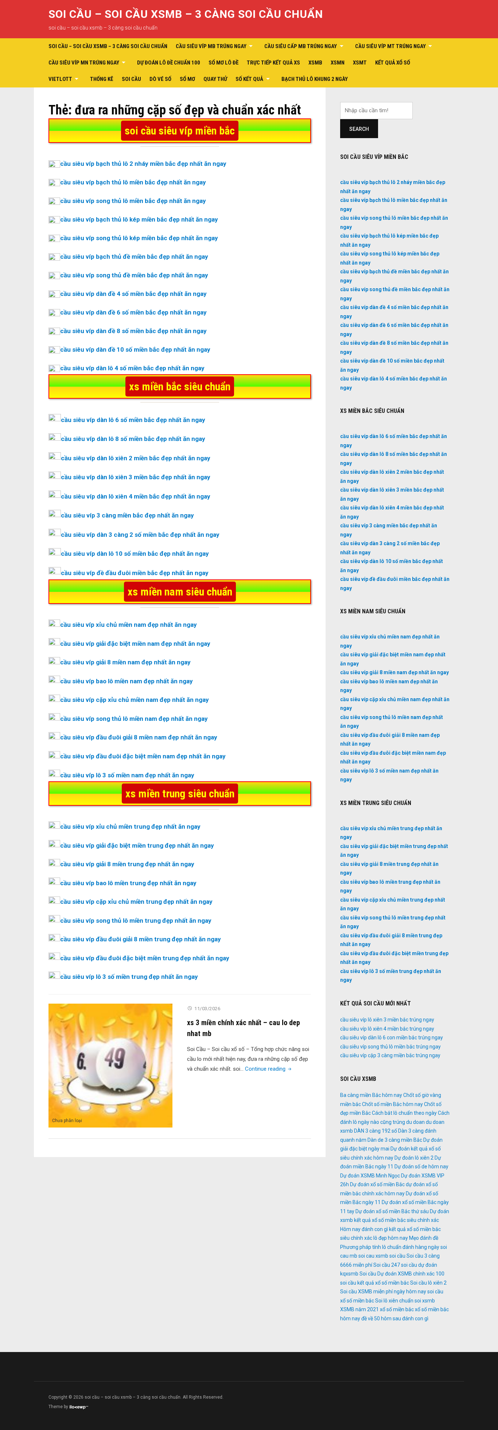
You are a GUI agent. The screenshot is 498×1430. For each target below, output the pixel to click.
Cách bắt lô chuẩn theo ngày (404, 1113)
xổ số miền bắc (397, 1309)
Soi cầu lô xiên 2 (428, 1283)
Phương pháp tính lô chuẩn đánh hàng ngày (389, 1247)
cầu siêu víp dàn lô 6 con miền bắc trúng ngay (391, 1037)
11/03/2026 (207, 1008)
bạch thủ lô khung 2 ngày (314, 79)
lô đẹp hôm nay (390, 1238)
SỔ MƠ (187, 79)
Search (359, 129)
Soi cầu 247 (386, 1265)
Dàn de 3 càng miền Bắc (394, 1140)
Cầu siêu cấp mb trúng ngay (300, 46)
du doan (415, 1122)
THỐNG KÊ (101, 79)
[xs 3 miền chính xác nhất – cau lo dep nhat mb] (110, 1065)
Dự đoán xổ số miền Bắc (377, 1184)
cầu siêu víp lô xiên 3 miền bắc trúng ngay (387, 1020)
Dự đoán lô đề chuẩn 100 (168, 62)
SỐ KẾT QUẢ (249, 79)
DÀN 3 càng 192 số (375, 1131)
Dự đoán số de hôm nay (421, 1166)
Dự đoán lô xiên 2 (413, 1158)
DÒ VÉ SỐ (160, 79)
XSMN (338, 62)
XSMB (315, 62)
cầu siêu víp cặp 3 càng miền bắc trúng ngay (390, 1055)
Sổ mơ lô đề (223, 62)
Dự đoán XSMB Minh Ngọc (370, 1176)
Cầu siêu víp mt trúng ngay (390, 46)
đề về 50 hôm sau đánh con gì (394, 1318)
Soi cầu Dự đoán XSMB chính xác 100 (401, 1274)
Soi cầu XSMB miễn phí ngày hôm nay (383, 1291)
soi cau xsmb (373, 1256)
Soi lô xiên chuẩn (394, 1301)
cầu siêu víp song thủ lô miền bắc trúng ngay (390, 1047)
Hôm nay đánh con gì (364, 1229)
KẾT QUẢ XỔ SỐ (392, 62)
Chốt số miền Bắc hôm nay (392, 1104)
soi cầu (397, 1256)
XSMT (360, 62)
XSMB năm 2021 (359, 1309)
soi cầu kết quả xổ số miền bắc (374, 1283)
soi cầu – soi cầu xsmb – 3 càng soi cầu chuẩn (185, 14)
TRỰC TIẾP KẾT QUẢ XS (273, 62)
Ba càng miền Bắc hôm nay (371, 1095)
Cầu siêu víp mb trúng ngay (211, 46)
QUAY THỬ (215, 79)
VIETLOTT (60, 79)
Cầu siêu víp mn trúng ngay (83, 62)
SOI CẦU (131, 79)
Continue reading (269, 1069)
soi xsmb (425, 1301)
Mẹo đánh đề (423, 1238)
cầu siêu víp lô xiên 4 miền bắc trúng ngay (387, 1029)
